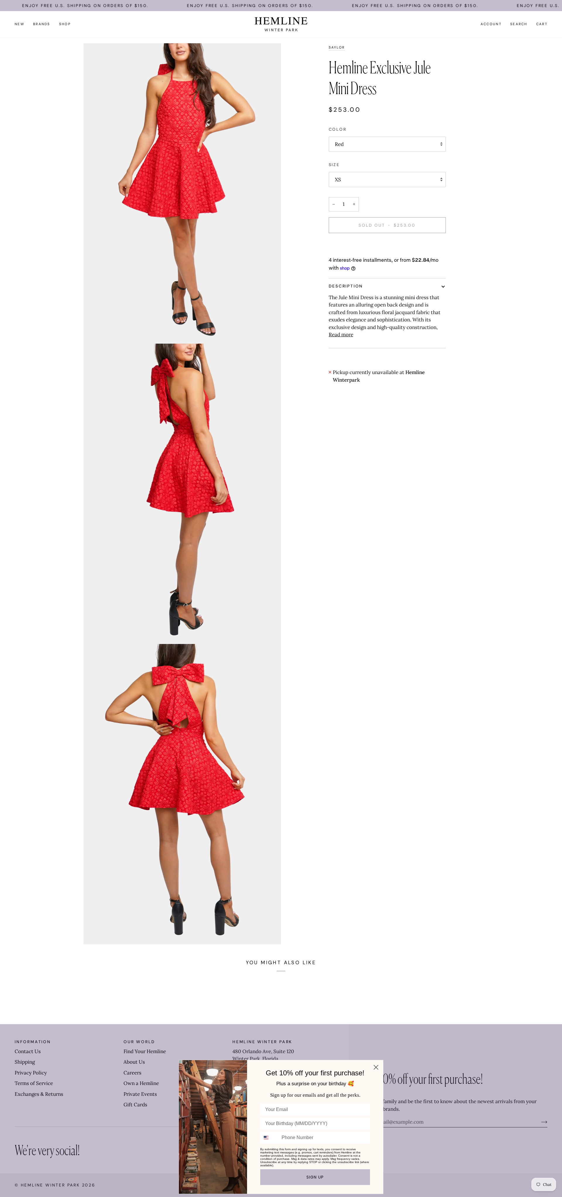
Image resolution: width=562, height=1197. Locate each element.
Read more (341, 334)
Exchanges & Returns (39, 1094)
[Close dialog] (376, 1067)
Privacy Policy (31, 1072)
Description (346, 286)
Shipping (25, 1062)
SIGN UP (315, 1177)
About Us (134, 1062)
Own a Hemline (141, 1083)
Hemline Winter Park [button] (262, 1041)
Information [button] (33, 1041)
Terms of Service (34, 1083)
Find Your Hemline (145, 1051)
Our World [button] (139, 1041)
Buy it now (387, 245)
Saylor (337, 47)
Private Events (140, 1094)
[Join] (539, 1122)
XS (338, 179)
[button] (42, 24)
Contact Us (28, 1051)
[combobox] (270, 1137)
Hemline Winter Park (51, 1185)
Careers (132, 1072)
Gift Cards (135, 1104)
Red (339, 144)
